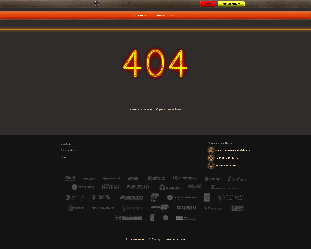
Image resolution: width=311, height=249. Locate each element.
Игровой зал (69, 150)
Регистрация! (231, 4)
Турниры (158, 15)
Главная (140, 15)
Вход (208, 4)
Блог (173, 15)
